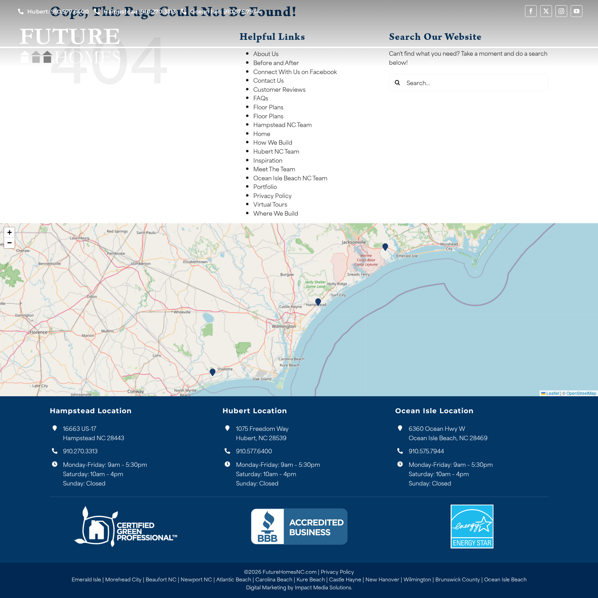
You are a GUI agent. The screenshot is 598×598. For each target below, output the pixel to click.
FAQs (260, 97)
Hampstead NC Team (282, 124)
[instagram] (561, 11)
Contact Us (268, 79)
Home (261, 133)
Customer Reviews (279, 88)
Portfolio (265, 186)
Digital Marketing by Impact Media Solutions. (299, 587)
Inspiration (267, 159)
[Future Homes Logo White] (70, 26)
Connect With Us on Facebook (295, 71)
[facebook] (531, 11)
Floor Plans (268, 106)
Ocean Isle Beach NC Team (290, 177)
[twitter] (546, 11)
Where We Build (275, 212)
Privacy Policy (272, 195)
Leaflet (552, 393)
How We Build (272, 141)
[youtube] (576, 11)
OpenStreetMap (581, 393)
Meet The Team (274, 168)
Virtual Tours (270, 203)
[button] (318, 302)
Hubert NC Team (276, 150)
